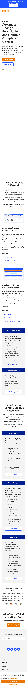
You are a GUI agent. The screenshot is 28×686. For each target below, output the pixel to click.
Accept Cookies (13, 681)
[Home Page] (5, 11)
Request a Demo (9, 59)
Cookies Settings (13, 684)
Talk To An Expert (13, 625)
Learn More (13, 474)
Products (4, 659)
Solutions (5, 662)
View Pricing (8, 64)
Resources (5, 669)
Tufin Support (13, 392)
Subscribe (13, 643)
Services (4, 666)
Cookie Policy (14, 678)
